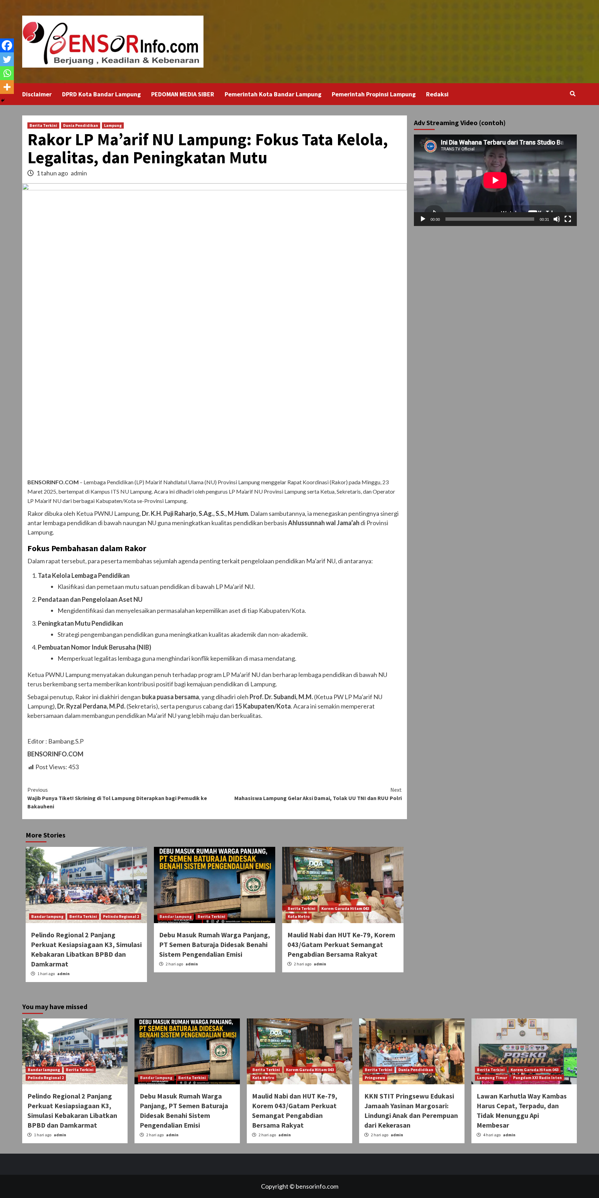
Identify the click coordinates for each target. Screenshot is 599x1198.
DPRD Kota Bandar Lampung (101, 94)
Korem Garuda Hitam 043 (345, 908)
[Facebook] (7, 45)
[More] (7, 87)
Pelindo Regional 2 (121, 916)
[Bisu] (556, 219)
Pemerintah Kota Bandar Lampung (273, 94)
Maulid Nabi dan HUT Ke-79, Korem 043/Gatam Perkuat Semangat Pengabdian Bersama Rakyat (341, 944)
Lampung (113, 125)
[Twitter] (7, 59)
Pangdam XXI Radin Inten (537, 1077)
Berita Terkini (43, 125)
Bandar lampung (47, 916)
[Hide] (3, 100)
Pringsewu (375, 1077)
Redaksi (437, 94)
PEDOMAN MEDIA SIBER (182, 94)
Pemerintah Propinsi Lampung (374, 94)
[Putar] (422, 219)
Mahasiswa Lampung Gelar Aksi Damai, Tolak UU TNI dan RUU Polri (318, 793)
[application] (495, 180)
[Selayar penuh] (567, 219)
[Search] (572, 93)
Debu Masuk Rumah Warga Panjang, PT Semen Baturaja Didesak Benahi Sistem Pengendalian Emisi (214, 944)
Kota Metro (299, 916)
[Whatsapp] (7, 73)
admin (79, 173)
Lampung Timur (492, 1077)
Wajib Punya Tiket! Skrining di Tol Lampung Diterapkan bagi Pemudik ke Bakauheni (117, 798)
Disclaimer (37, 94)
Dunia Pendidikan (80, 125)
